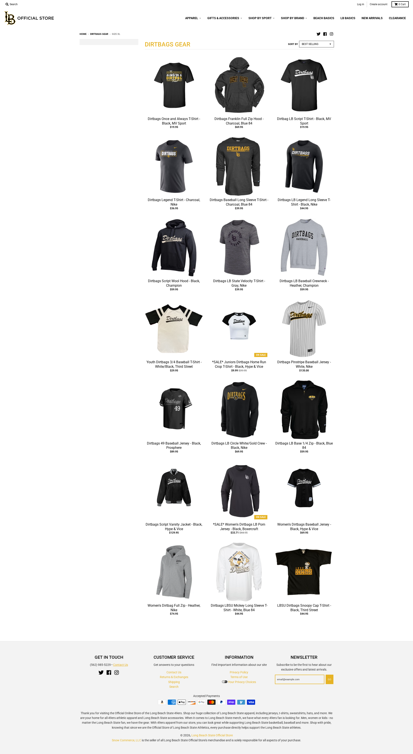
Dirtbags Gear (99, 34)
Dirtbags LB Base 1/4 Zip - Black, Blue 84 (304, 445)
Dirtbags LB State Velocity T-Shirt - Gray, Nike (239, 283)
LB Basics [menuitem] (348, 18)
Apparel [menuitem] (191, 18)
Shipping (174, 682)
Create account (378, 4)
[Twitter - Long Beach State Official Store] (319, 34)
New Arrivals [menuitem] (372, 18)
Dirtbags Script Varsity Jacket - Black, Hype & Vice (174, 526)
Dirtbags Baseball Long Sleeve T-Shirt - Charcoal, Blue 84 (239, 202)
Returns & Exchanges (174, 677)
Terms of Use (239, 677)
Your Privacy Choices (241, 682)
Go (329, 679)
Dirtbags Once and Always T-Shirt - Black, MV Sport (174, 121)
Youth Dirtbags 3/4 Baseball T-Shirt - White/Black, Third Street (174, 364)
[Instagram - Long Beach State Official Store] (331, 34)
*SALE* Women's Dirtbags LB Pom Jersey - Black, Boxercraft (239, 526)
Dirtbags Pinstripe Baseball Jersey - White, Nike (304, 364)
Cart (402, 4)
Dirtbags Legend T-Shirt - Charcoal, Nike (174, 202)
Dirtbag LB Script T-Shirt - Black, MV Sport (304, 121)
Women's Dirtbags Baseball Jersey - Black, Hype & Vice (304, 526)
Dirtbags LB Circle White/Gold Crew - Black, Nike (239, 445)
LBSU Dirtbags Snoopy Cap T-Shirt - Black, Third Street (304, 607)
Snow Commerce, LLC (126, 740)
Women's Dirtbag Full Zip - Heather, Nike (174, 607)
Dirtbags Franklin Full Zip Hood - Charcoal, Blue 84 (239, 121)
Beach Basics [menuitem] (323, 18)
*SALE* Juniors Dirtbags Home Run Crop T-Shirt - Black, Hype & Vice (239, 364)
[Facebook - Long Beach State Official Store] (325, 34)
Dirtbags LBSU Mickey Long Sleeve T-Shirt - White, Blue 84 (239, 607)
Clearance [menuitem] (397, 18)
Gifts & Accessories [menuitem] (223, 18)
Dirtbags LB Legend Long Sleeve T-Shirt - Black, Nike (304, 202)
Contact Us (120, 664)
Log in (360, 4)
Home (83, 34)
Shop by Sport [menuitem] (260, 18)
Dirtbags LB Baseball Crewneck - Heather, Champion (304, 283)
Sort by (293, 44)
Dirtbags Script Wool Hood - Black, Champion (174, 283)
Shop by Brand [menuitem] (292, 18)
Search (174, 686)
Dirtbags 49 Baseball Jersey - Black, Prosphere (174, 445)
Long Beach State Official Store (212, 735)
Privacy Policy (239, 672)
